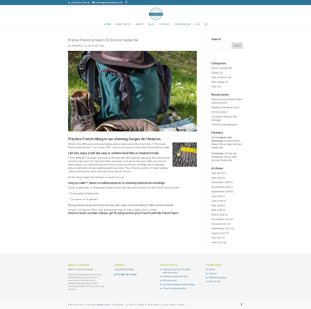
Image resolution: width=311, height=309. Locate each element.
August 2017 (218, 233)
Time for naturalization (224, 124)
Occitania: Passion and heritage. (179, 284)
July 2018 (216, 196)
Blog (151, 24)
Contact (165, 24)
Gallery (215, 72)
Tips (101, 45)
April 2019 (216, 177)
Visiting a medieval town (225, 107)
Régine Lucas (103, 305)
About (140, 24)
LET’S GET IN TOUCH (125, 274)
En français (182, 24)
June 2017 (217, 242)
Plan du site (214, 281)
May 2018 (216, 205)
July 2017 (216, 237)
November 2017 (220, 219)
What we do (123, 24)
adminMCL (77, 45)
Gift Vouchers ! (219, 112)
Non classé (218, 82)
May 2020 (216, 173)
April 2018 (216, 210)
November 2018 (220, 187)
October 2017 (219, 223)
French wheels (219, 68)
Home (107, 24)
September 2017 (220, 228)
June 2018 (217, 200)
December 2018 (220, 182)
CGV (197, 24)
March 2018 (217, 214)
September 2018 (220, 191)
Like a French (219, 77)
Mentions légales (217, 277)
